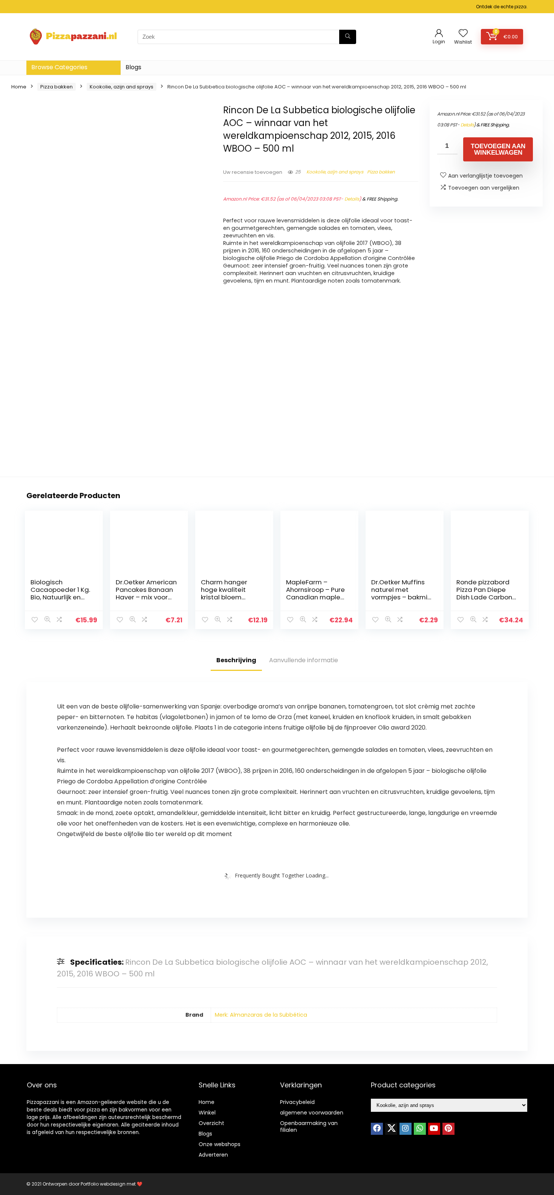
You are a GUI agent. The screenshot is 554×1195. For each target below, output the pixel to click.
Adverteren (213, 1155)
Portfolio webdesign (103, 1184)
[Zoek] (347, 37)
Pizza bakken (56, 86)
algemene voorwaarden (311, 1112)
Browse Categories (59, 67)
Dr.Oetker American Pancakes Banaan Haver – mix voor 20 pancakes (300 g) (146, 597)
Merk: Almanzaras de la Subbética (261, 1015)
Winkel (207, 1112)
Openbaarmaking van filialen (309, 1126)
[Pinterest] (448, 1129)
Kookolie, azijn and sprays (121, 86)
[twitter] (391, 1129)
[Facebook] (377, 1129)
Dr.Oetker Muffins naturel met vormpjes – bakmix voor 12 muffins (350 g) (400, 597)
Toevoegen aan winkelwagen (498, 149)
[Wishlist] (463, 33)
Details (351, 199)
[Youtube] (434, 1129)
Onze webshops (219, 1144)
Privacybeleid (297, 1102)
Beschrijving (236, 660)
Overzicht (211, 1123)
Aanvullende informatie (303, 660)
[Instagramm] (405, 1129)
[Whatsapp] (420, 1129)
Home (18, 86)
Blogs (133, 67)
